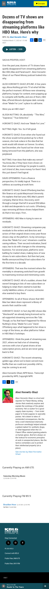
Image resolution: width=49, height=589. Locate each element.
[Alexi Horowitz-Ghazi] (7, 396)
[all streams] (46, 586)
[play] (3, 586)
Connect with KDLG (12, 553)
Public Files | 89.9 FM (12, 564)
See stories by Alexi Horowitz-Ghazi (28, 452)
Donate (41, 4)
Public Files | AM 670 (12, 558)
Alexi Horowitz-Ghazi (18, 37)
